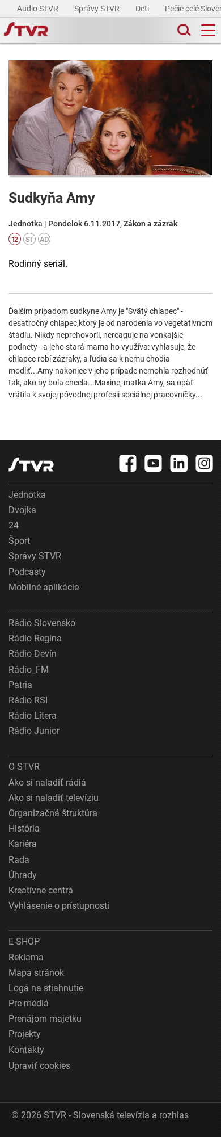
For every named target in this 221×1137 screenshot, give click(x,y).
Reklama (26, 957)
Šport (19, 540)
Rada (18, 859)
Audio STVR (38, 8)
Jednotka (27, 494)
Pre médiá (28, 1003)
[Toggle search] (183, 30)
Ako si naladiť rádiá (47, 782)
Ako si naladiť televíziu (53, 797)
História (24, 828)
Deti (143, 8)
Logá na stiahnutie (45, 988)
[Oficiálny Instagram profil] (204, 463)
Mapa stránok (36, 972)
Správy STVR (97, 8)
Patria (20, 684)
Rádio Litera (32, 715)
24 (13, 525)
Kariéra (22, 843)
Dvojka (22, 510)
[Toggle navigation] (208, 30)
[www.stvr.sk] (31, 464)
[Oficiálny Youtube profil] (153, 463)
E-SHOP (24, 941)
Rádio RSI (28, 700)
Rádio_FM (28, 669)
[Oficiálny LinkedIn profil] (179, 463)
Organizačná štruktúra (52, 813)
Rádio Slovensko (41, 623)
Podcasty (27, 572)
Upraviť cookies (39, 1065)
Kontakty (26, 1049)
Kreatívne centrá (40, 890)
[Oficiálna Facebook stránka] (128, 463)
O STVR (24, 766)
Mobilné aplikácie (43, 587)
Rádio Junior (34, 730)
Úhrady (22, 875)
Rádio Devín (32, 653)
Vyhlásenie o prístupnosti (58, 905)
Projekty (24, 1034)
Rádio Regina (35, 638)
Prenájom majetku (45, 1018)
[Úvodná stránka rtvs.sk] (26, 30)
